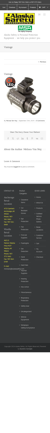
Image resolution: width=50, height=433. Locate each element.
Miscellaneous (26, 292)
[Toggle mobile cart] (39, 14)
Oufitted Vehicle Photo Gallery (39, 217)
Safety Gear (25, 306)
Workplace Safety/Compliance (28, 326)
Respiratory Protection (25, 299)
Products (39, 208)
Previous (43, 62)
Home (38, 197)
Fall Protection (24, 228)
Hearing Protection (24, 280)
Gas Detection (24, 250)
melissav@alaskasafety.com (14, 269)
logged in (16, 167)
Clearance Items (24, 201)
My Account (39, 250)
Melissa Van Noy (11, 121)
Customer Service (39, 236)
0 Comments (40, 121)
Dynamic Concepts (26, 349)
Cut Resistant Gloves (24, 210)
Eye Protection (24, 220)
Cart (37, 243)
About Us (39, 203)
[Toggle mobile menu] (44, 14)
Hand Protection (24, 258)
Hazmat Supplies (24, 271)
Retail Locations (39, 228)
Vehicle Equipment (25, 318)
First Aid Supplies (24, 236)
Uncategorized (26, 311)
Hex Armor (25, 287)
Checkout (39, 257)
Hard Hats (24, 265)
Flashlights (25, 243)
